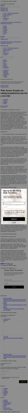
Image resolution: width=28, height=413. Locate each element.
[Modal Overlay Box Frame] (14, 206)
